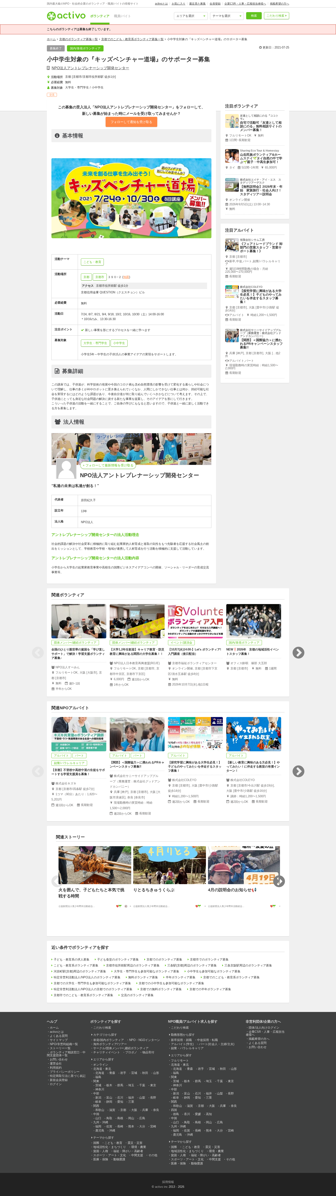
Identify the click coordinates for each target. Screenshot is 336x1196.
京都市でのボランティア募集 (209, 959)
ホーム (51, 39)
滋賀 (112, 1110)
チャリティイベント (106, 1052)
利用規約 (56, 1067)
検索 (254, 15)
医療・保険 (100, 1159)
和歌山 (99, 1110)
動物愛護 (119, 1159)
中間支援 (137, 1155)
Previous (38, 653)
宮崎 (153, 1126)
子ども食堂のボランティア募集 (118, 959)
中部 (96, 1093)
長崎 (120, 1126)
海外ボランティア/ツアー (110, 1044)
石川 (120, 1097)
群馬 (120, 1085)
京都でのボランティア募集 (164, 959)
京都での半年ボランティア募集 (210, 989)
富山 (109, 1097)
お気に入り (178, 3)
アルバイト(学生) (182, 1044)
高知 (209, 1114)
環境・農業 (138, 1147)
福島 (98, 1077)
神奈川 (99, 1089)
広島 (142, 1118)
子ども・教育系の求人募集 (71, 959)
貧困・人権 (100, 1151)
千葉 (142, 1085)
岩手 (123, 1073)
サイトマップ (59, 1040)
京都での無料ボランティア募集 (161, 989)
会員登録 (215, 3)
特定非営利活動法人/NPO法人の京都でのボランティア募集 (93, 989)
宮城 (134, 1073)
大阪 (134, 1110)
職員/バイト (122, 16)
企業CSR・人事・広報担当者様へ (245, 3)
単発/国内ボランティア (108, 1040)
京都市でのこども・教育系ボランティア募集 (83, 995)
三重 (131, 1101)
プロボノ (131, 1052)
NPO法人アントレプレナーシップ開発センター (90, 68)
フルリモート (180, 1060)
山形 (156, 1073)
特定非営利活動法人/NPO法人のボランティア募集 (87, 977)
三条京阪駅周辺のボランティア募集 (248, 965)
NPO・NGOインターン (144, 1040)
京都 (86, 277)
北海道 (99, 1073)
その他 (152, 1155)
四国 (174, 1110)
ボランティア (99, 16)
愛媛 (198, 1114)
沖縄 (112, 1130)
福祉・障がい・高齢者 (128, 1151)
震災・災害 (135, 1143)
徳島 (176, 1114)
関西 (96, 1106)
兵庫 (145, 1110)
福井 (131, 1097)
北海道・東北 (102, 1068)
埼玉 (131, 1085)
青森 (112, 1073)
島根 (120, 1118)
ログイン (56, 1084)
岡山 (131, 1118)
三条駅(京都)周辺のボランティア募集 (192, 965)
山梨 (142, 1097)
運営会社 (56, 1063)
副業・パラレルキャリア (187, 1048)
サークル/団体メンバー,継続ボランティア (121, 1048)
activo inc (161, 1186)
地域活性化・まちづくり (109, 1147)
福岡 (98, 1126)
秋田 (145, 1073)
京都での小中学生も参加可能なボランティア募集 (171, 983)
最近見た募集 (197, 3)
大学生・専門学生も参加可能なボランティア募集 (146, 971)
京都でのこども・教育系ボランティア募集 (231, 977)
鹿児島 (99, 1130)
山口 (98, 1118)
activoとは (161, 3)
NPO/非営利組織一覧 (64, 1044)
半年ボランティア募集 (180, 977)
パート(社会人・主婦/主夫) (216, 1044)
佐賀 (109, 1126)
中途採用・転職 (207, 1040)
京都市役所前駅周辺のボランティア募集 (133, 965)
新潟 (98, 1097)
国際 (96, 1143)
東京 (153, 1085)
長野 (153, 1097)
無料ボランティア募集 (143, 977)
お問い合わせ (59, 1059)
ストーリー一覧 (60, 1048)
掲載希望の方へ (279, 3)
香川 (187, 1114)
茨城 (98, 1085)
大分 (142, 1126)
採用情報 (168, 1182)
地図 (126, 277)
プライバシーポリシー (65, 1071)
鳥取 (109, 1118)
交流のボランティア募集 (137, 995)
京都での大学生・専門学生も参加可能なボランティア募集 (92, 983)
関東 (96, 1081)
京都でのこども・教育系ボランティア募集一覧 (132, 39)
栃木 (109, 1085)
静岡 (109, 1101)
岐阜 (98, 1101)
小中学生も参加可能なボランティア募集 (213, 971)
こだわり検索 (275, 15)
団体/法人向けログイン (264, 1027)
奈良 (156, 1110)
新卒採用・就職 (181, 1040)
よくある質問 (59, 1036)
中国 (96, 1114)
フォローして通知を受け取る (131, 122)
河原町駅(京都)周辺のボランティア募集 (80, 971)
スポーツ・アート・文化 (109, 1155)
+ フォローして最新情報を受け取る (108, 465)
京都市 (99, 277)
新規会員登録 (59, 1080)
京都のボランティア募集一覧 (78, 39)
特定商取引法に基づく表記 (67, 1076)
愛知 (120, 1101)
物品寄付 (148, 1052)
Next (298, 653)
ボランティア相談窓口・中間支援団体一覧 (66, 1054)
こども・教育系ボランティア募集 (76, 965)
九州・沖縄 (100, 1122)
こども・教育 (113, 1143)
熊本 (131, 1126)
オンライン (100, 1064)
